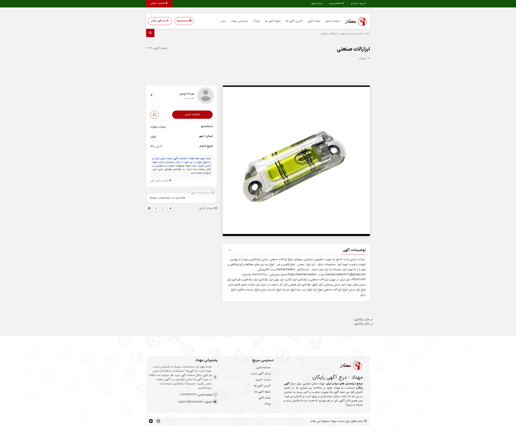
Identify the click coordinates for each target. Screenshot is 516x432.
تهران (362, 58)
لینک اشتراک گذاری (201, 193)
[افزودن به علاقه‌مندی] (154, 115)
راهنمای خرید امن (162, 169)
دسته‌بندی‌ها (183, 21)
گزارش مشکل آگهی (159, 181)
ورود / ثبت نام (357, 3)
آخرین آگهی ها (294, 21)
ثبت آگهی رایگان (159, 21)
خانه (367, 33)
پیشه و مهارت (346, 33)
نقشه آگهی (314, 21)
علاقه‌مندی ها (335, 3)
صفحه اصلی (332, 21)
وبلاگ (256, 21)
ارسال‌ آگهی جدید (261, 373)
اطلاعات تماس (192, 115)
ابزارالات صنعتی (353, 49)
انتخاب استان (158, 3)
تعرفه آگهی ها (273, 21)
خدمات (359, 33)
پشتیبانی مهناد (239, 21)
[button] (296, 251)
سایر (223, 21)
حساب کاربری (317, 3)
